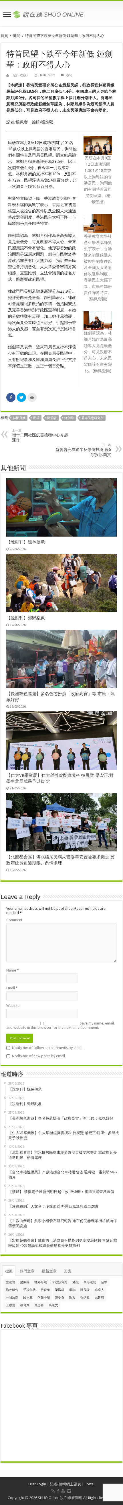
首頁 (4, 36)
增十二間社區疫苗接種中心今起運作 (40, 435)
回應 (67, 1271)
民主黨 (28, 1297)
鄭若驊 (52, 418)
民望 (36, 418)
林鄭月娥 (19, 418)
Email (12, 988)
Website (12, 1005)
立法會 (10, 1282)
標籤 (9, 1271)
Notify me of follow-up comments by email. (47, 1048)
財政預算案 (60, 1282)
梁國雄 (59, 1290)
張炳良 (85, 1297)
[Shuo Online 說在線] (61, 13)
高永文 (53, 1305)
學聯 (72, 1290)
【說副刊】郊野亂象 (25, 618)
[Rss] (53, 1491)
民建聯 (99, 1297)
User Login (37, 1484)
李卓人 (99, 1290)
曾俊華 (45, 1290)
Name (12, 970)
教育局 (24, 1305)
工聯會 (10, 1305)
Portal (89, 1484)
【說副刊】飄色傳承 (25, 542)
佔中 (104, 1282)
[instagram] (69, 1491)
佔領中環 (43, 1297)
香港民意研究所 (93, 418)
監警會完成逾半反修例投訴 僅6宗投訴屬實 (83, 450)
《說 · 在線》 (20, 75)
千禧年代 (29, 1290)
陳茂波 (85, 1290)
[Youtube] (63, 1491)
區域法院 (12, 1297)
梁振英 (24, 1282)
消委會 (59, 1297)
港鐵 (75, 1282)
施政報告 (12, 1290)
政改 (72, 1297)
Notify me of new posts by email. (39, 1056)
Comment (14, 920)
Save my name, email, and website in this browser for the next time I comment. (60, 1025)
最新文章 (49, 1271)
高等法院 (90, 1282)
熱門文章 (27, 1271)
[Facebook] (58, 1491)
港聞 (16, 36)
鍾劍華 (69, 418)
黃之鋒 (39, 1305)
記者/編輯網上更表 (65, 1484)
